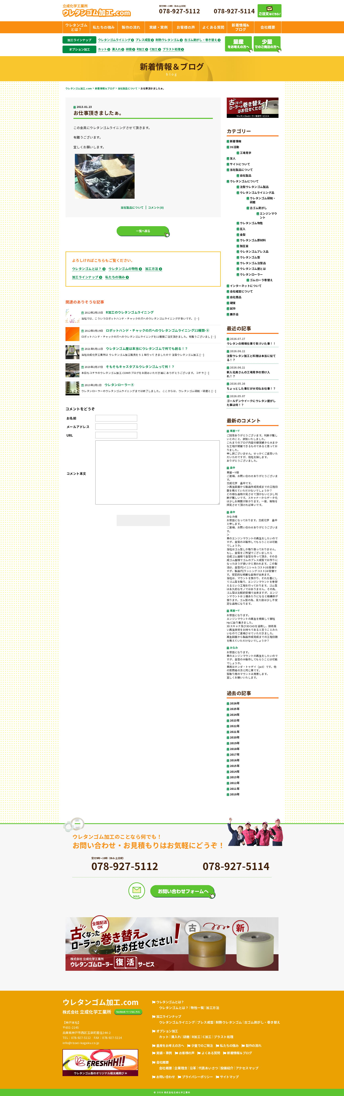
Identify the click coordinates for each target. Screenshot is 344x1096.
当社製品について (128, 88)
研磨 (129, 49)
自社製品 (245, 175)
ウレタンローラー (251, 274)
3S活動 (234, 147)
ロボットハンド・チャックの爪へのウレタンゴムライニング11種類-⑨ (157, 330)
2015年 (234, 766)
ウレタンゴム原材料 (253, 240)
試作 (233, 308)
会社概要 (162, 1062)
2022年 (234, 726)
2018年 (234, 749)
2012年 (234, 783)
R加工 (141, 49)
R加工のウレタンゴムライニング (130, 312)
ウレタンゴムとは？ (87, 268)
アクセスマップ (247, 1068)
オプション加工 (79, 49)
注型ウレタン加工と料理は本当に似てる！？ (251, 355)
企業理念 (181, 1068)
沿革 (193, 1068)
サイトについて (240, 164)
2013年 (234, 777)
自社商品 (235, 297)
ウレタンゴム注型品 (253, 263)
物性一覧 (197, 1007)
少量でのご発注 (202, 1045)
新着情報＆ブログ (105, 88)
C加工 (154, 49)
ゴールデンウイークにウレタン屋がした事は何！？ (251, 400)
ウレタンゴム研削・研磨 (263, 200)
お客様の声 (186, 1052)
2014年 (234, 771)
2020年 (234, 737)
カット (102, 49)
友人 (233, 158)
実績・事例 (164, 1052)
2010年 (234, 794)
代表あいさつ (208, 1068)
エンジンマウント (268, 215)
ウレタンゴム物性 (251, 223)
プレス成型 (143, 40)
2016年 (234, 760)
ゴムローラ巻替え (261, 280)
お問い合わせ (165, 1076)
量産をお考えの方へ (170, 1045)
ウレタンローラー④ (119, 384)
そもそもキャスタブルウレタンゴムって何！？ (140, 366)
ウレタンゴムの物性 (123, 268)
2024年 (234, 715)
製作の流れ (253, 1045)
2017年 (234, 754)
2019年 (234, 743)
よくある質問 (210, 1052)
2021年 (234, 732)
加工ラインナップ (79, 40)
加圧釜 (244, 246)
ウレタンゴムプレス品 (254, 251)
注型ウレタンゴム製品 (254, 187)
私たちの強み (115, 277)
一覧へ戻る (143, 231)
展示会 (234, 314)
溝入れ (116, 49)
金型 (243, 235)
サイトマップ (229, 1076)
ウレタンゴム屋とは (253, 269)
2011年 (234, 789)
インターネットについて (246, 286)
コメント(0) (156, 207)
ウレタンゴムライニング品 (257, 193)
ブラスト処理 (172, 49)
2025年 (234, 709)
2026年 (234, 703)
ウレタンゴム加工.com (78, 88)
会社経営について (241, 291)
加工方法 (151, 268)
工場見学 (245, 153)
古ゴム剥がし (258, 208)
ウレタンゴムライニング (114, 40)
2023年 (234, 720)
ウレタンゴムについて (244, 181)
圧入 (243, 229)
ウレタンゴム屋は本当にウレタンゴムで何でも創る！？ (147, 348)
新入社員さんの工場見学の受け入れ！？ (248, 372)
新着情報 (235, 141)
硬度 (233, 303)
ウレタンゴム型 (250, 257)
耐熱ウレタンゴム (167, 40)
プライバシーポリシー (197, 1076)
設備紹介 (227, 1068)
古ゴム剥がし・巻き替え (200, 40)
